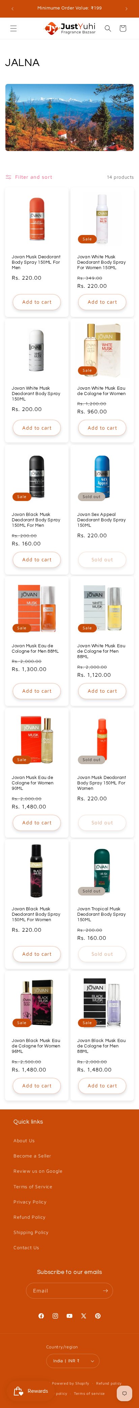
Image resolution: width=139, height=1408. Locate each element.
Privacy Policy (30, 1202)
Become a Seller (32, 1155)
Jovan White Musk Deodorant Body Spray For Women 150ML (101, 262)
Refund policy (109, 1383)
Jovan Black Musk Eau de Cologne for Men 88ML (101, 1046)
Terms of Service (33, 1186)
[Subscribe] (105, 1291)
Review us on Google (37, 1171)
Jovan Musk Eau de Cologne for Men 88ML (35, 649)
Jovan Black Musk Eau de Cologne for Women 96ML (36, 1046)
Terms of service (89, 1393)
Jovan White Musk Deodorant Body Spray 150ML (36, 394)
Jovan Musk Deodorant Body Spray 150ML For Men (36, 262)
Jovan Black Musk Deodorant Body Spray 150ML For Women (36, 914)
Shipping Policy (31, 1232)
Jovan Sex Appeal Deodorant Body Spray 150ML (101, 520)
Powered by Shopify (71, 1383)
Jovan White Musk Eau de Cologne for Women (101, 391)
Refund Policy (29, 1217)
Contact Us (26, 1247)
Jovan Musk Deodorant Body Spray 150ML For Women (101, 783)
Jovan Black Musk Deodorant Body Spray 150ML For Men (36, 520)
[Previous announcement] (12, 8)
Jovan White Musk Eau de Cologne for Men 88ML (101, 651)
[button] (13, 28)
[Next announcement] (126, 8)
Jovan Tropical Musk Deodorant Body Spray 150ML (101, 914)
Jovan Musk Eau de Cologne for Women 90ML (33, 783)
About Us (24, 1140)
